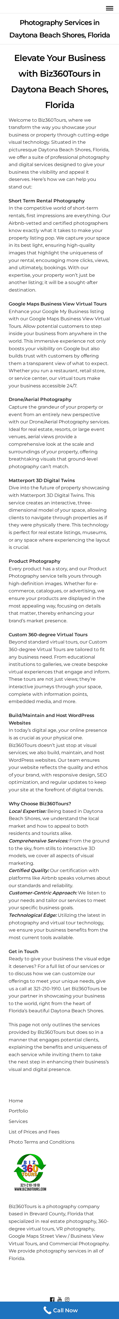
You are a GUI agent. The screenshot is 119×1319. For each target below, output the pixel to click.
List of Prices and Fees (34, 1132)
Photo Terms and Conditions (42, 1142)
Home (16, 1101)
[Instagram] (67, 1299)
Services (18, 1121)
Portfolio (18, 1111)
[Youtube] (59, 1299)
